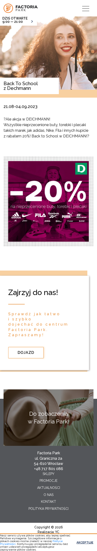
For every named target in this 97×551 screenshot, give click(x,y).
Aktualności (48, 488)
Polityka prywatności (48, 509)
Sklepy (48, 474)
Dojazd (26, 352)
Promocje (48, 481)
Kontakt (48, 501)
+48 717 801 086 (48, 469)
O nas (48, 495)
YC (57, 532)
